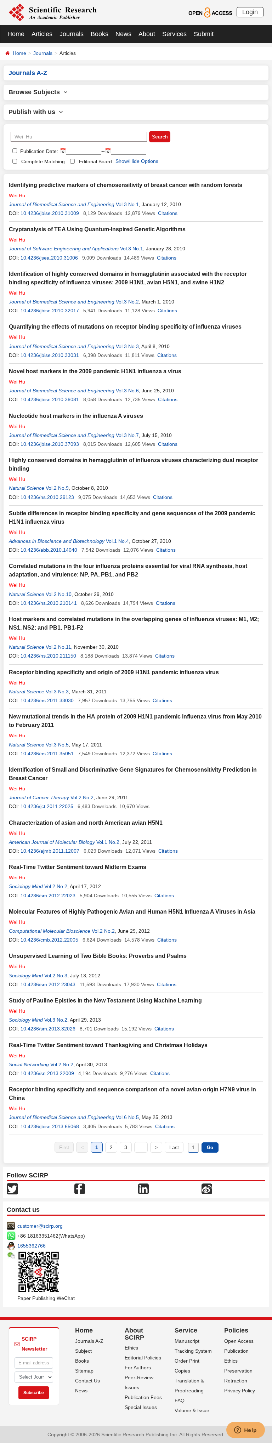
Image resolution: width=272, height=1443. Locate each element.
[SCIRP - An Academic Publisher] (52, 12)
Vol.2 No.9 (57, 488)
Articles (42, 34)
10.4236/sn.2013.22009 (47, 1073)
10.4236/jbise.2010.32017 (50, 310)
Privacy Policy (239, 1390)
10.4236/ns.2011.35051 (47, 753)
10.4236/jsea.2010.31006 (49, 258)
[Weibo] (207, 1188)
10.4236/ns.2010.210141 (49, 603)
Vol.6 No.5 (127, 1117)
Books (99, 34)
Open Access (239, 1341)
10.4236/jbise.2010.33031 (50, 355)
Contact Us (87, 1381)
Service (186, 1330)
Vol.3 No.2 (127, 302)
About (146, 34)
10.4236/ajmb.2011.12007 (50, 851)
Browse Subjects (35, 92)
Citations (167, 213)
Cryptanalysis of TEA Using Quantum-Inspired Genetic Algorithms (97, 229)
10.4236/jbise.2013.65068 (50, 1126)
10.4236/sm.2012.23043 (48, 984)
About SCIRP (134, 1334)
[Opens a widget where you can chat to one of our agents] (245, 1430)
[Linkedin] (143, 1188)
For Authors (138, 1367)
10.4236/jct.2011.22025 (47, 806)
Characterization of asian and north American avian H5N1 (86, 823)
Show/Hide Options (136, 161)
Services (174, 34)
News (123, 34)
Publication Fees (143, 1397)
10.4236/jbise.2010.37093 (50, 444)
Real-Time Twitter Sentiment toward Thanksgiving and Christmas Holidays (108, 1045)
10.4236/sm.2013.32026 (48, 1029)
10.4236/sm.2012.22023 (48, 895)
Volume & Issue (192, 1410)
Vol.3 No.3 (127, 346)
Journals (72, 34)
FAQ (180, 1400)
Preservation (238, 1371)
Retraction (235, 1381)
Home (15, 34)
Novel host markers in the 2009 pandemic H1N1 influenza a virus (95, 371)
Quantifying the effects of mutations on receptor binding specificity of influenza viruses (125, 327)
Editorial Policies (143, 1357)
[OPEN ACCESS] (210, 12)
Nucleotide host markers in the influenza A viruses (76, 416)
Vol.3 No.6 (127, 390)
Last (174, 1147)
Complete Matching (43, 161)
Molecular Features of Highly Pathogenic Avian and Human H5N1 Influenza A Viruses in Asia (132, 912)
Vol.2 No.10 (59, 594)
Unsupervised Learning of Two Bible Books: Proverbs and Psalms (98, 956)
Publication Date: (38, 151)
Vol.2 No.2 (82, 797)
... (141, 1147)
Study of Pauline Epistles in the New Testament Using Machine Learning (105, 1001)
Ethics (131, 1348)
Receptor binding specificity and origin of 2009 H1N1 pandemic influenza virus (114, 672)
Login (250, 12)
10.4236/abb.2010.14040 (49, 550)
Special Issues (141, 1407)
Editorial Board (95, 161)
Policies (236, 1330)
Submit (204, 34)
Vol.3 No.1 (127, 204)
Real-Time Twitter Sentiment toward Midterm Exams (77, 867)
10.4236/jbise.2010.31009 (50, 213)
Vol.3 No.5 (57, 745)
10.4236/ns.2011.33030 (47, 700)
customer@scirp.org (40, 1226)
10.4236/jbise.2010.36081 (50, 399)
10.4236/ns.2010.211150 (48, 656)
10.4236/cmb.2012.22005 (49, 940)
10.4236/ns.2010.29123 (47, 497)
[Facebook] (79, 1188)
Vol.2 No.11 (58, 647)
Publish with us (33, 111)
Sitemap (84, 1371)
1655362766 (31, 1246)
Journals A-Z (89, 1341)
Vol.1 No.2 (107, 842)
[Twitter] (12, 1188)
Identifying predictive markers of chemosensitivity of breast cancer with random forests (125, 185)
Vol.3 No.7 (127, 435)
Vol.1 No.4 (117, 541)
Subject (83, 1351)
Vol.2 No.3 (55, 975)
